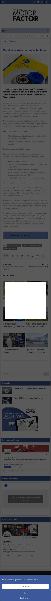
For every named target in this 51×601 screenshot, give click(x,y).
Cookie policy (24, 598)
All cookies (25, 586)
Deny (25, 593)
